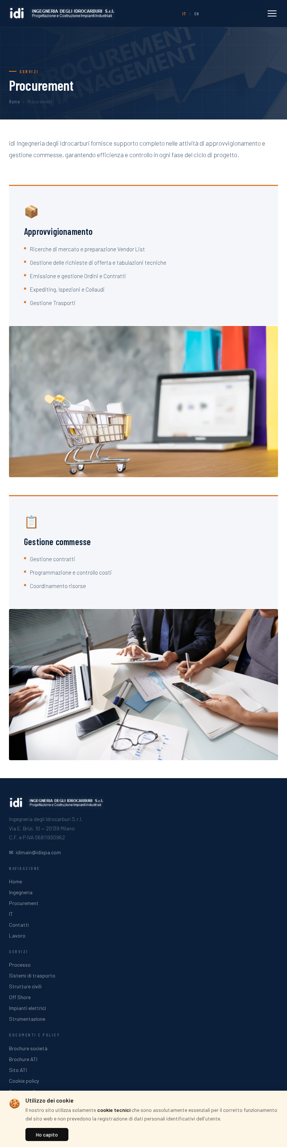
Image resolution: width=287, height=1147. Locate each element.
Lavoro (17, 935)
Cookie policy (24, 1081)
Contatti (19, 924)
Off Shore (20, 997)
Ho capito (47, 1134)
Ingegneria (21, 892)
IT (184, 13)
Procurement (23, 903)
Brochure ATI (23, 1059)
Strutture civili (25, 986)
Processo (20, 964)
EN (196, 13)
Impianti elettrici (27, 1008)
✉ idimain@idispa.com (35, 852)
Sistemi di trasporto (32, 975)
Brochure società (28, 1048)
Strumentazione (27, 1019)
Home (14, 102)
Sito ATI (18, 1070)
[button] (272, 13)
